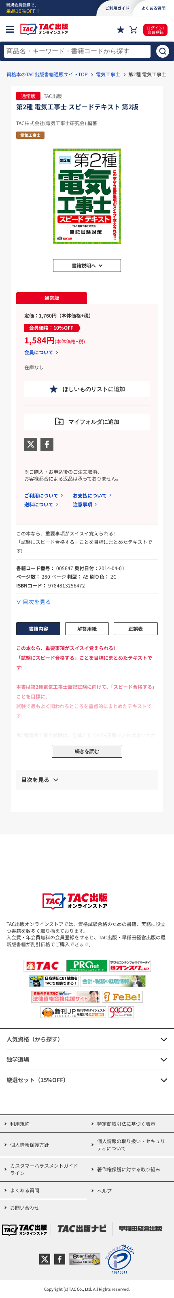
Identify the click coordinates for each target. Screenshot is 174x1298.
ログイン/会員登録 (155, 30)
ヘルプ (104, 1190)
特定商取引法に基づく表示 (126, 1123)
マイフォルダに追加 (93, 421)
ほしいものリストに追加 (94, 389)
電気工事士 (108, 74)
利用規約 (20, 1123)
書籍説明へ (84, 265)
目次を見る (37, 602)
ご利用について (41, 495)
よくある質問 (24, 1190)
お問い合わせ (24, 1207)
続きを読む (87, 751)
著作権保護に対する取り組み (128, 1169)
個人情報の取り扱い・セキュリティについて (131, 1144)
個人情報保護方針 (29, 1144)
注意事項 (82, 504)
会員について (38, 352)
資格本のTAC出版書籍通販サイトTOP (47, 74)
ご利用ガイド (117, 8)
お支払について (90, 495)
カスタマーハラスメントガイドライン (44, 1169)
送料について (38, 504)
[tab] (51, 298)
